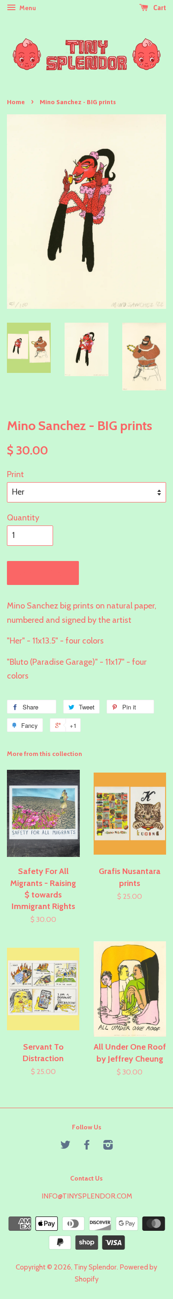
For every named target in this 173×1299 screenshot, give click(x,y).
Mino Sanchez (32, 606)
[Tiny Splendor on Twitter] (65, 1146)
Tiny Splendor (95, 1267)
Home (16, 102)
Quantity (23, 518)
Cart (159, 8)
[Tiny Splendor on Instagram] (108, 1146)
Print (15, 474)
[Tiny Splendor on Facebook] (87, 1146)
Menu (27, 8)
